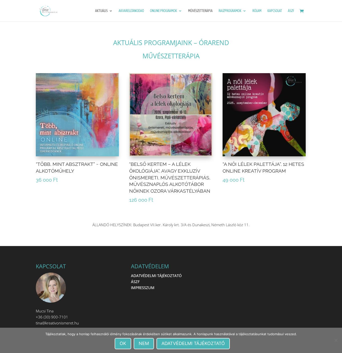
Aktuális (101, 11)
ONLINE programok (163, 11)
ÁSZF (291, 11)
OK (123, 343)
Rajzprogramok (230, 11)
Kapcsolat (274, 11)
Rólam (256, 11)
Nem (144, 343)
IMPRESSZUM (142, 287)
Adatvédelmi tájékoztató (193, 343)
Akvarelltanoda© (131, 11)
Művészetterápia (200, 11)
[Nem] (335, 340)
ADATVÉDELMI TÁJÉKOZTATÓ (156, 275)
